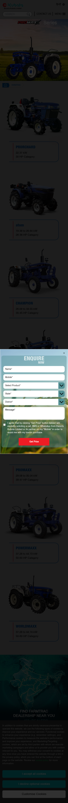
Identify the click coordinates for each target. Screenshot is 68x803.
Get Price (34, 442)
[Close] (64, 353)
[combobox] (34, 385)
